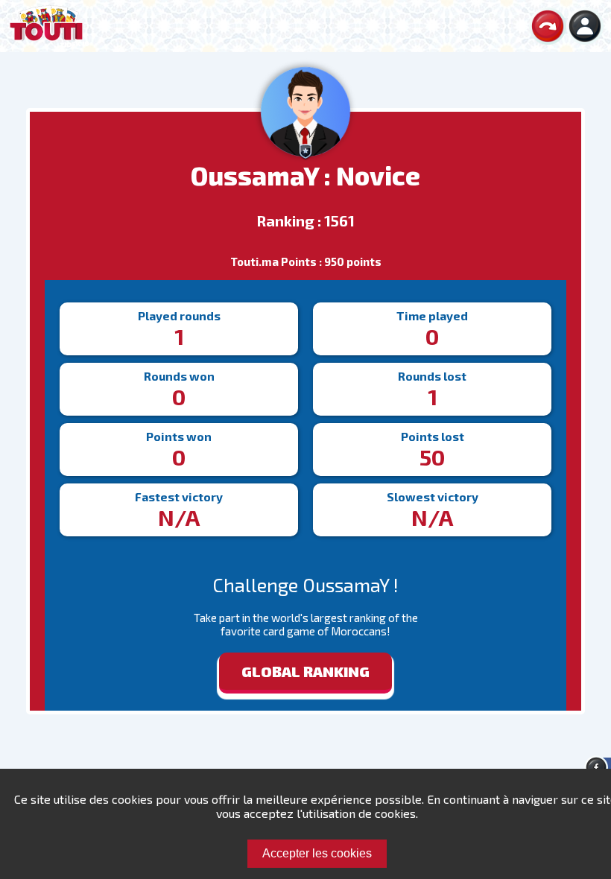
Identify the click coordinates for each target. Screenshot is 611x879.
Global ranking (305, 671)
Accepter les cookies (317, 853)
